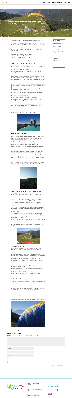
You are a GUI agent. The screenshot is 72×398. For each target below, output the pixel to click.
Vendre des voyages (56, 63)
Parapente (54, 2)
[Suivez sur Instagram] (51, 394)
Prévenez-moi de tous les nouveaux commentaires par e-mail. (20, 360)
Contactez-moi (52, 390)
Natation (48, 2)
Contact (65, 2)
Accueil (43, 2)
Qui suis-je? (59, 2)
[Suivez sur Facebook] (49, 394)
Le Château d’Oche (56, 41)
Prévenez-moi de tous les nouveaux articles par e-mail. (18, 362)
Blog (69, 2)
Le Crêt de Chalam (56, 49)
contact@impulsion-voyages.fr (53, 386)
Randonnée (55, 62)
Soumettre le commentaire (57, 365)
